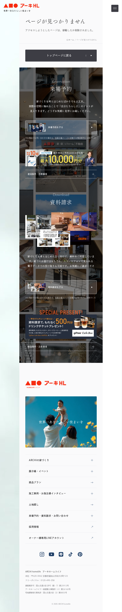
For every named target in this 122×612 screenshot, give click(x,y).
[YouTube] (51, 554)
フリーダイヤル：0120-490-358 (39, 580)
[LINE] (61, 554)
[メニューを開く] (114, 8)
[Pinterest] (80, 554)
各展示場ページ (61, 138)
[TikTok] (70, 554)
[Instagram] (42, 554)
